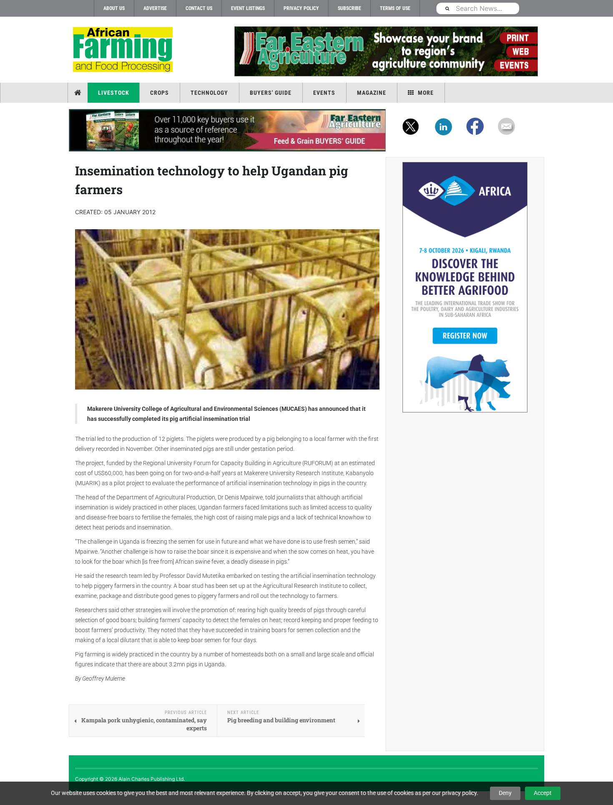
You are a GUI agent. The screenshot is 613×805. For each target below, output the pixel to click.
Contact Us (199, 8)
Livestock (113, 92)
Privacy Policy (301, 8)
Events (324, 92)
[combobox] (477, 8)
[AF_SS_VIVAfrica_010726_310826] (465, 287)
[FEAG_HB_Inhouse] (227, 130)
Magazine (371, 92)
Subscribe (349, 8)
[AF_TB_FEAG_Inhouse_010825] (386, 51)
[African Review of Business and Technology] (124, 50)
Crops (159, 92)
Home (78, 93)
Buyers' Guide (270, 92)
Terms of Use (395, 8)
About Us (114, 8)
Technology (209, 92)
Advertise (155, 8)
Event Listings (248, 8)
